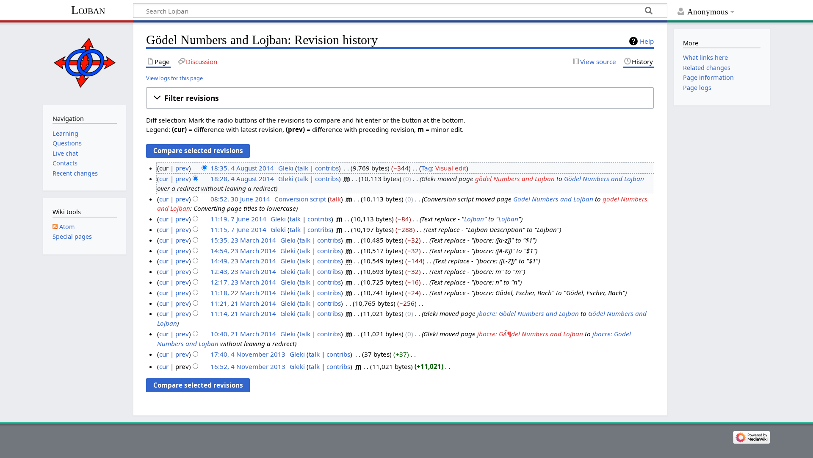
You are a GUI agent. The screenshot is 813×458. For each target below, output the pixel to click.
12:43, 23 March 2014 (243, 271)
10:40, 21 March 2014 (243, 334)
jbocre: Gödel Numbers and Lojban (528, 313)
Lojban (88, 10)
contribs (327, 168)
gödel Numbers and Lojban (515, 178)
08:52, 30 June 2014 (240, 199)
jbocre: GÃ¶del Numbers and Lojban (530, 334)
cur (164, 178)
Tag (426, 168)
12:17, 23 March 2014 (243, 282)
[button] (400, 98)
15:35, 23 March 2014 (243, 240)
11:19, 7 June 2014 (238, 219)
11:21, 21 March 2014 (243, 303)
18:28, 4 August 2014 (242, 178)
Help (647, 41)
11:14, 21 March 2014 (243, 313)
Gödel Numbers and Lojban (604, 178)
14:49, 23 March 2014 (243, 261)
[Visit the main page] (84, 62)
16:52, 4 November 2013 (247, 366)
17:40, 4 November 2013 (247, 354)
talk (302, 168)
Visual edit (450, 168)
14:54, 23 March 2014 (243, 250)
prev (182, 168)
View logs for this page (174, 78)
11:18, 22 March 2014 (243, 292)
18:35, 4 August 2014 (242, 168)
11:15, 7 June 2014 (238, 229)
